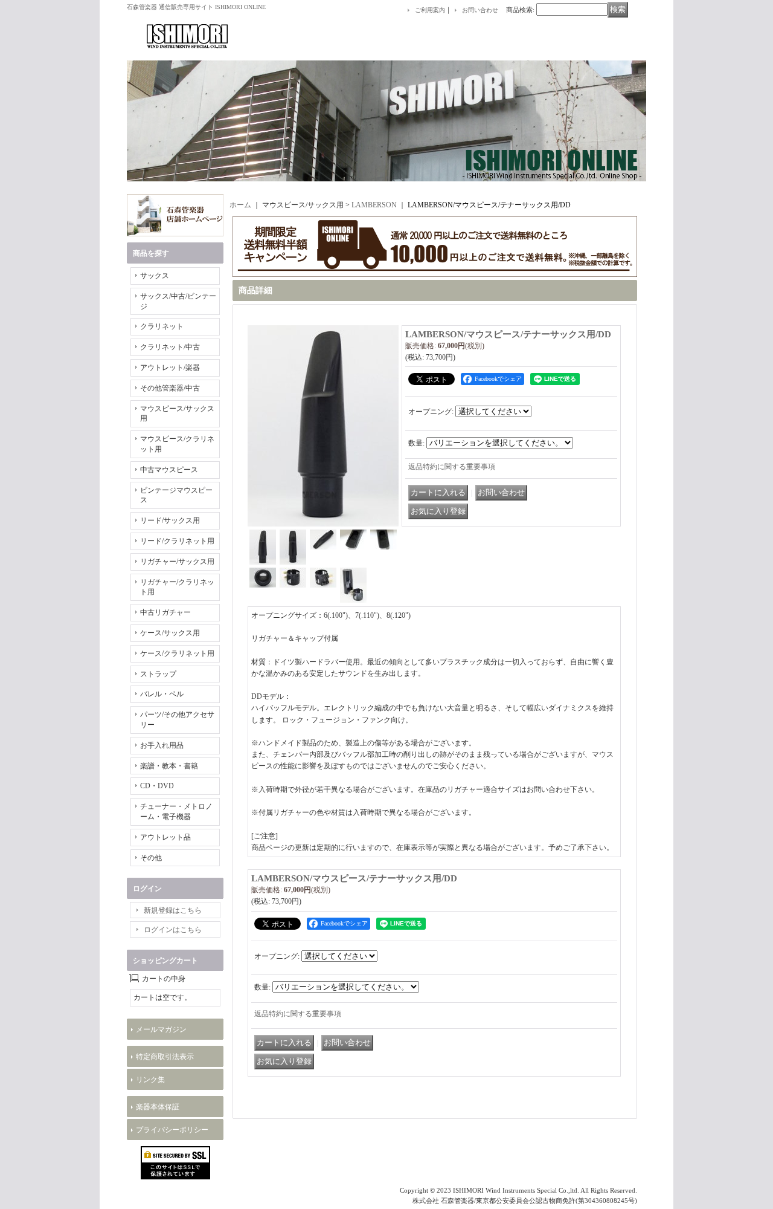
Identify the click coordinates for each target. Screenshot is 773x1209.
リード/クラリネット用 (177, 541)
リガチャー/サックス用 (177, 561)
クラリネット (162, 326)
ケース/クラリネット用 (177, 653)
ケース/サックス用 (170, 633)
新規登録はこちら (173, 910)
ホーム (240, 205)
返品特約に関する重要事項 (451, 466)
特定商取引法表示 (165, 1056)
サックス (154, 275)
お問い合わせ (480, 10)
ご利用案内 (430, 10)
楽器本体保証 (157, 1107)
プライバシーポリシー (172, 1130)
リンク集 (150, 1079)
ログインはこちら (173, 929)
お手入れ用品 (162, 745)
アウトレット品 (165, 837)
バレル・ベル (162, 694)
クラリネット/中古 (170, 347)
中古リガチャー (165, 612)
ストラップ (158, 674)
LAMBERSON (374, 205)
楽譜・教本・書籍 (169, 766)
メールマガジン (161, 1029)
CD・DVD (157, 786)
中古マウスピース (169, 469)
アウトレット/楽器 (170, 367)
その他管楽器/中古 (170, 388)
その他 (151, 858)
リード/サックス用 (170, 520)
